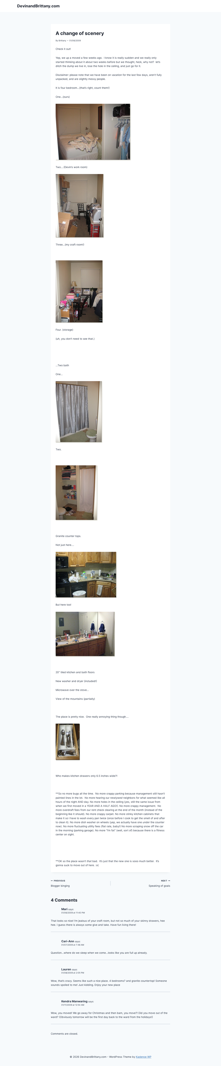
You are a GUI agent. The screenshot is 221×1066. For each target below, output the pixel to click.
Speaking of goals (159, 883)
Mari (64, 909)
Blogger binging (60, 883)
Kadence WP (143, 1056)
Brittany (62, 40)
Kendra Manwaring (74, 1001)
